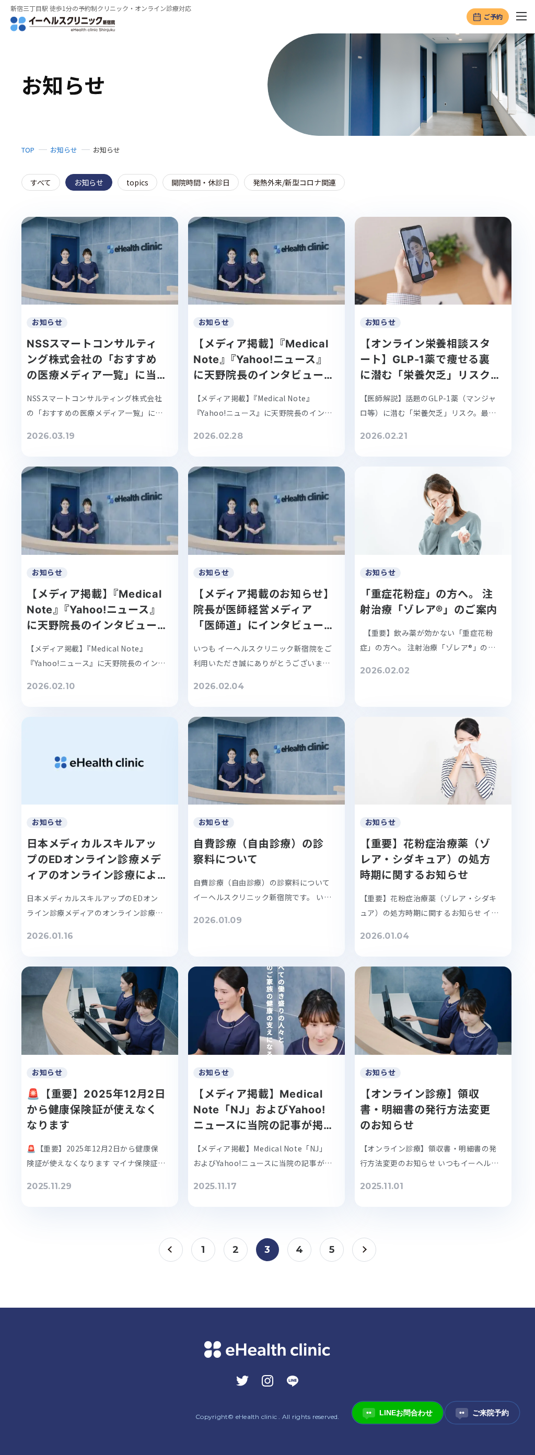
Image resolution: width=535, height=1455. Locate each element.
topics (137, 182)
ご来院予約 (484, 1413)
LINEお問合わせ (399, 1413)
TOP (27, 150)
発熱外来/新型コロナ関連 (294, 182)
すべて (40, 182)
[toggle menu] (522, 17)
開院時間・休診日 (200, 182)
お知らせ (63, 150)
